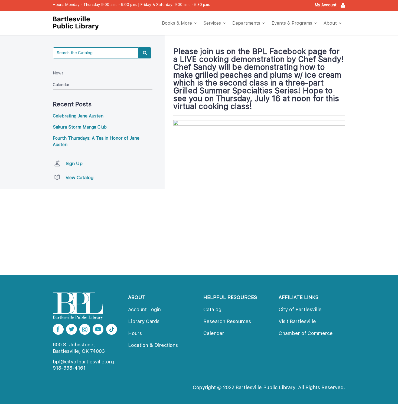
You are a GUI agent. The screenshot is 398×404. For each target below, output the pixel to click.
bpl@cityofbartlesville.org (83, 361)
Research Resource (227, 321)
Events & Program (292, 23)
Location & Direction (153, 345)
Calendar (61, 84)
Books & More (177, 23)
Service (212, 23)
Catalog (212, 309)
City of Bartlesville (300, 309)
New (58, 73)
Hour (135, 333)
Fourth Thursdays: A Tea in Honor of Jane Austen (96, 141)
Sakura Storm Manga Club (80, 127)
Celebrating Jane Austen (78, 116)
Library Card (143, 321)
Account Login (144, 309)
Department (246, 23)
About (330, 23)
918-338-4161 (69, 368)
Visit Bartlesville (297, 321)
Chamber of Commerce (306, 333)
